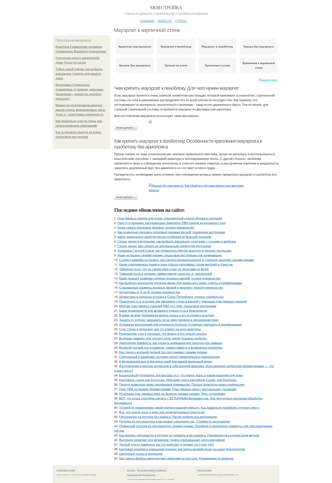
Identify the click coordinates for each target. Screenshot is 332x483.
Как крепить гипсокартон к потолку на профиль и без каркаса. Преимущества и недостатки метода (189, 435)
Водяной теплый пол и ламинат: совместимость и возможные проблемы (171, 347)
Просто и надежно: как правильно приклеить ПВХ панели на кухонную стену (171, 223)
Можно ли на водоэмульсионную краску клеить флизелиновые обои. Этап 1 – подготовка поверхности (81, 110)
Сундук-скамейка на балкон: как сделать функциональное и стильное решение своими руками (186, 260)
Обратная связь (204, 470)
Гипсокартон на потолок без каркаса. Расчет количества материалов (168, 417)
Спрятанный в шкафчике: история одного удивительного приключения (169, 357)
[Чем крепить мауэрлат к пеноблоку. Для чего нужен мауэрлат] (196, 121)
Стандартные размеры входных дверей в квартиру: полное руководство (171, 287)
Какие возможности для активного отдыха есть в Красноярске (163, 310)
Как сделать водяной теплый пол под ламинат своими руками (163, 352)
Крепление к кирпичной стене (259, 65)
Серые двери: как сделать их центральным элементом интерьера (164, 246)
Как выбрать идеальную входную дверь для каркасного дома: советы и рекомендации (180, 283)
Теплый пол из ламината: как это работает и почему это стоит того (166, 444)
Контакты (131, 470)
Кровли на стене (176, 65)
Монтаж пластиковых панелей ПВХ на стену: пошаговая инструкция (167, 306)
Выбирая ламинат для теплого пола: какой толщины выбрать (163, 338)
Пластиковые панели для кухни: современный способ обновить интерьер (169, 218)
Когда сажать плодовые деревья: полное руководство (155, 227)
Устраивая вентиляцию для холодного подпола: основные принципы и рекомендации (180, 324)
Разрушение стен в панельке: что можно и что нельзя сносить (163, 333)
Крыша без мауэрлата (259, 46)
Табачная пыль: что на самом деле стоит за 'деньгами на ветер (164, 269)
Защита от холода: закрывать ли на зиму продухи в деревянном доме (169, 320)
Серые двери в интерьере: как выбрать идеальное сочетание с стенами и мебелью (176, 241)
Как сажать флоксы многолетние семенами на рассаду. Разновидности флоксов (176, 458)
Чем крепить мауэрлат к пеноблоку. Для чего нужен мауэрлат (176, 88)
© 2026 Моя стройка (65, 470)
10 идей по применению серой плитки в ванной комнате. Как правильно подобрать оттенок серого (189, 407)
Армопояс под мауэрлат (134, 46)
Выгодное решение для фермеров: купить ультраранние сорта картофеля (172, 440)
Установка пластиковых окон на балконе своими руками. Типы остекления (172, 393)
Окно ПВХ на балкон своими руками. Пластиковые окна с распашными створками (177, 389)
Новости (165, 20)
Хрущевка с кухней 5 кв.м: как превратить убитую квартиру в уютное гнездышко (174, 250)
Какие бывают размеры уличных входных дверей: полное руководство (169, 278)
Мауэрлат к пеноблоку (176, 46)
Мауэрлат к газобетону (217, 46)
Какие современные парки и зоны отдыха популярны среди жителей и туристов (176, 264)
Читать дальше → (125, 127)
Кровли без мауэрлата (134, 65)
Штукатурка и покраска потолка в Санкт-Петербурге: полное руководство (171, 296)
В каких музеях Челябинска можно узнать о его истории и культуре (166, 315)
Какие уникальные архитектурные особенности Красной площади (164, 236)
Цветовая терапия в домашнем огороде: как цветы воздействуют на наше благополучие (182, 449)
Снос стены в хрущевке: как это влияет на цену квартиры (160, 329)
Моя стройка (166, 7)
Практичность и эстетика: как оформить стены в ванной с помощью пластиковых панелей (183, 301)
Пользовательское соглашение (151, 470)
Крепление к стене (217, 65)
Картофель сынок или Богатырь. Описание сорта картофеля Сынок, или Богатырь (178, 380)
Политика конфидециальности (141, 474)
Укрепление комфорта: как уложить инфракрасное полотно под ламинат (170, 343)
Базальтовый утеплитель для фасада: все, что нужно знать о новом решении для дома (181, 375)
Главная (147, 20)
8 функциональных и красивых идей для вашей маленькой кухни (165, 361)
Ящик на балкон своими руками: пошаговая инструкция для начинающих (169, 255)
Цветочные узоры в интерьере (141, 453)
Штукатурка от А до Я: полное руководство (149, 292)
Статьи (181, 20)
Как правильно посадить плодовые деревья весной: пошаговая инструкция (171, 232)
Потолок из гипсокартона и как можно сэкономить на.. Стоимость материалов (174, 421)
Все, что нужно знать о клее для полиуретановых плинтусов (162, 412)
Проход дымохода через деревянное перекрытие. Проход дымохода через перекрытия (181, 384)
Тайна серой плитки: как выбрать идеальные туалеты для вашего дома (79, 74)
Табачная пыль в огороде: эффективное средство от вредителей (165, 273)
